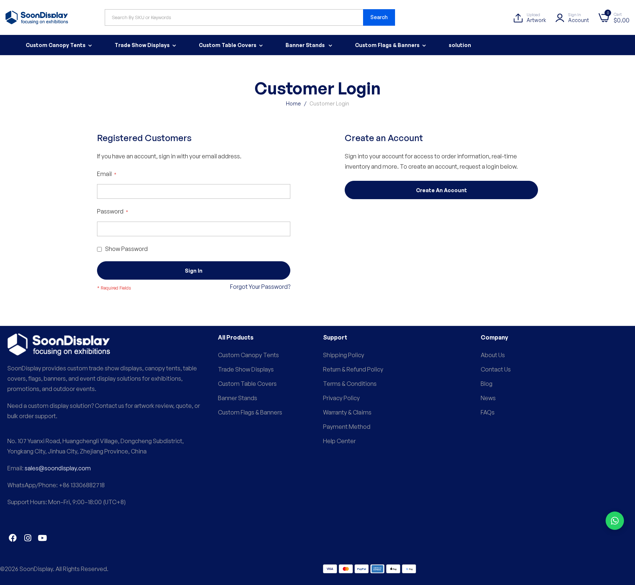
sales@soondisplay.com (58, 468)
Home (294, 103)
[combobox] (250, 17)
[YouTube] (42, 537)
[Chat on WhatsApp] (615, 521)
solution (460, 45)
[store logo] (37, 17)
